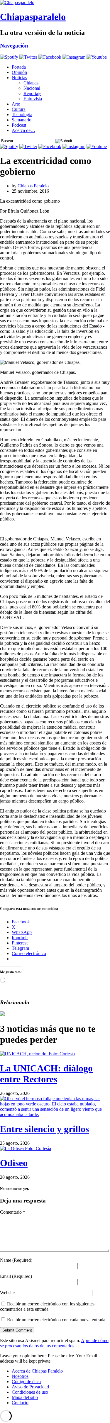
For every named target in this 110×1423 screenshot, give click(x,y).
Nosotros (20, 1376)
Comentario (12, 1212)
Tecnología (22, 114)
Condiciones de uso (30, 1392)
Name (16, 1260)
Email (16, 1276)
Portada (19, 67)
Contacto (20, 1402)
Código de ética (26, 1381)
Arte (16, 103)
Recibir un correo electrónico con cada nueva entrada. (56, 1319)
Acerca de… (23, 130)
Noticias (19, 77)
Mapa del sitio (25, 1397)
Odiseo (14, 1163)
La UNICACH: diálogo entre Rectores (46, 1073)
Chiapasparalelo (33, 16)
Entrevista (32, 98)
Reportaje (32, 93)
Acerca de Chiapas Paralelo (37, 1370)
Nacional (31, 88)
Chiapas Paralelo (33, 185)
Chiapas (30, 82)
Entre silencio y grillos (44, 1129)
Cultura (19, 109)
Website (7, 1292)
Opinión (19, 72)
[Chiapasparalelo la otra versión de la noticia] (55, 2)
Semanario (21, 119)
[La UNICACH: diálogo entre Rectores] (37, 1053)
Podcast (19, 125)
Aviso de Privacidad (30, 1386)
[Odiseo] (25, 1148)
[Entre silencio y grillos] (55, 1114)
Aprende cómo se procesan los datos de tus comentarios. (54, 1343)
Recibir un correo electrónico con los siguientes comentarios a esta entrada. (47, 1306)
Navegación (14, 46)
